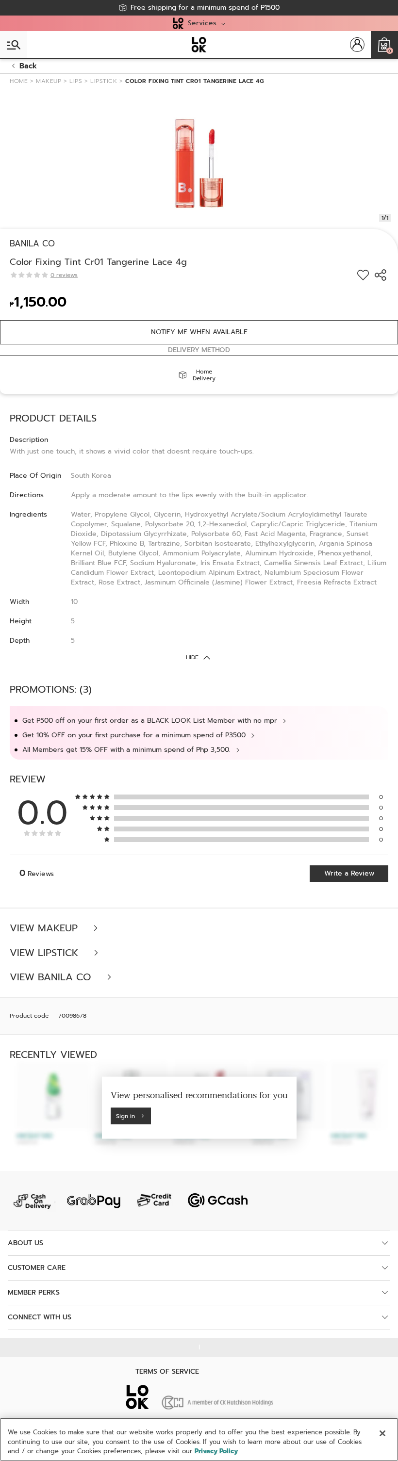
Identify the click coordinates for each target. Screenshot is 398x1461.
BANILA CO (32, 243)
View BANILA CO (52, 977)
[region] (199, 1439)
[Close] (382, 1433)
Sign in (125, 1115)
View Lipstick (46, 953)
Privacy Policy (216, 1451)
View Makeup (45, 928)
